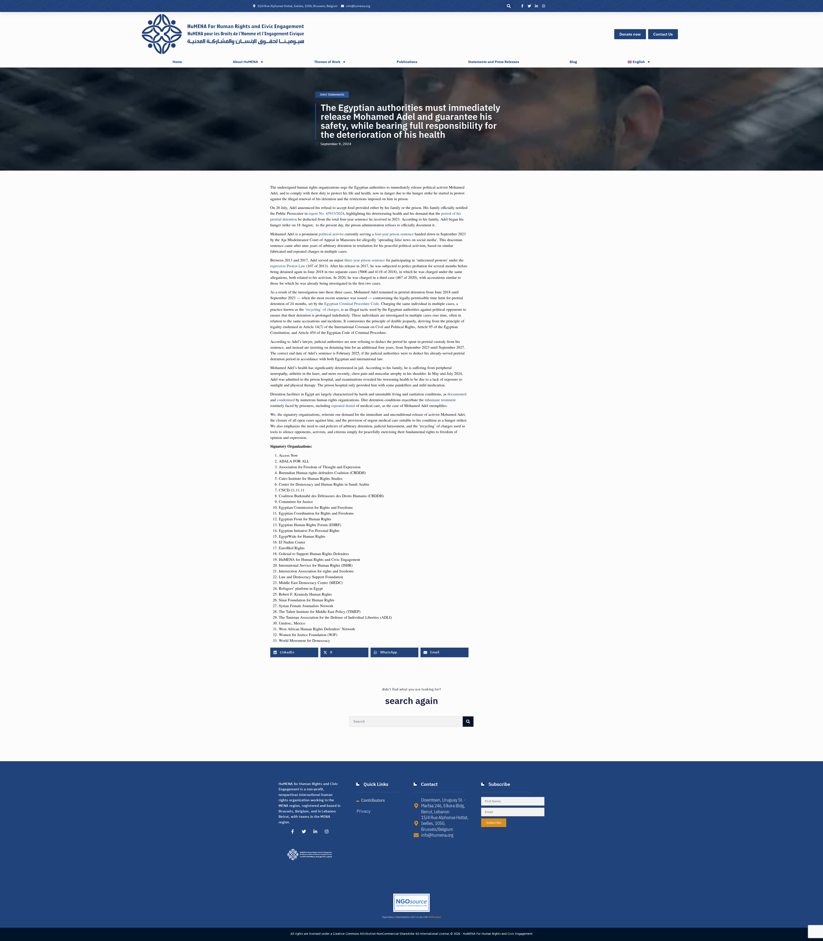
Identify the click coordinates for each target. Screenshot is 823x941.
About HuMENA (245, 62)
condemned (286, 399)
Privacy (364, 811)
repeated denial (343, 405)
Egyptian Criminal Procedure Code (351, 303)
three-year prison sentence (364, 260)
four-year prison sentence (394, 233)
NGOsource (434, 916)
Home (177, 62)
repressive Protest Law (287, 265)
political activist (331, 233)
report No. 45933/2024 (326, 213)
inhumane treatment (440, 399)
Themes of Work (327, 62)
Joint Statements (332, 94)
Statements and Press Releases (493, 62)
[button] (509, 6)
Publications (407, 62)
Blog (573, 62)
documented (457, 393)
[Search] (468, 721)
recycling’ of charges (322, 309)
